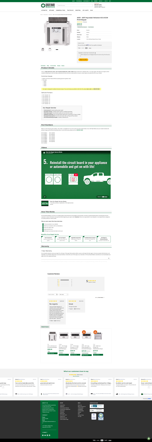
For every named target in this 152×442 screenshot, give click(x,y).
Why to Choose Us (82, 406)
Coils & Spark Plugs (64, 419)
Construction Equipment (65, 409)
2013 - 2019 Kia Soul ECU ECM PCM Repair (52, 346)
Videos (48, 65)
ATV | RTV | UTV (63, 415)
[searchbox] (52, 294)
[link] (25, 394)
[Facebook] (43, 435)
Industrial (78, 10)
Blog (91, 10)
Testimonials (80, 408)
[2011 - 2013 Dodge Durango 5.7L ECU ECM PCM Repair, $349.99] (75, 336)
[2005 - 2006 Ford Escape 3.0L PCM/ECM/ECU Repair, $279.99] (98, 336)
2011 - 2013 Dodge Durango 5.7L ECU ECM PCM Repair (74, 347)
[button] (3, 387)
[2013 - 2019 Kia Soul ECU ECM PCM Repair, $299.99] (52, 336)
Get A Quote (85, 10)
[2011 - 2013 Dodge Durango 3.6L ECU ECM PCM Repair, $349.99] (64, 336)
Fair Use (79, 416)
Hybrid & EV (62, 416)
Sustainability (81, 410)
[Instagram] (49, 435)
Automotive (44, 10)
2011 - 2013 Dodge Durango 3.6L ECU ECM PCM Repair (63, 347)
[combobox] (99, 297)
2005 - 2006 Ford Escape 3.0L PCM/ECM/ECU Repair (98, 347)
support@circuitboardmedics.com (49, 421)
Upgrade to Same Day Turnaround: (86, 52)
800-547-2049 (98, 4)
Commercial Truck (60, 10)
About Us (80, 405)
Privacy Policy (81, 415)
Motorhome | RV (63, 417)
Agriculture (62, 410)
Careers (79, 412)
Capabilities (80, 409)
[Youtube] (45, 435)
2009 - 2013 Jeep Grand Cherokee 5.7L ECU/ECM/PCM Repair (86, 347)
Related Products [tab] (45, 326)
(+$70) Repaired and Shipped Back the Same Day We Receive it (95, 55)
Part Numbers (43, 65)
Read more (59, 318)
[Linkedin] (47, 435)
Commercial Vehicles (64, 408)
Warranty (58, 65)
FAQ (79, 413)
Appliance (51, 10)
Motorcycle (62, 413)
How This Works (53, 65)
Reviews (63, 65)
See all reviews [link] (76, 376)
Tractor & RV (70, 10)
